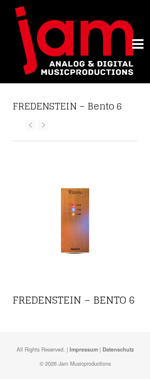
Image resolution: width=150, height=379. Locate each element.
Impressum (84, 349)
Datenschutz (118, 349)
